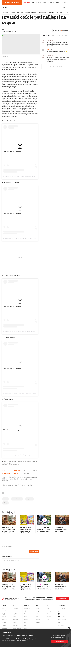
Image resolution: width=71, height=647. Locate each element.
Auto (25, 622)
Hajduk (15, 614)
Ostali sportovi (17, 628)
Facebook (63, 608)
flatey (5, 503)
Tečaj (48, 608)
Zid (33, 2)
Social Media (42, 12)
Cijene (64, 2)
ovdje (10, 479)
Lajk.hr (37, 614)
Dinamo (15, 611)
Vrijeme (49, 616)
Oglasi (58, 2)
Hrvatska (4, 611)
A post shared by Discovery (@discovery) (15, 238)
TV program (50, 611)
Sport (45, 2)
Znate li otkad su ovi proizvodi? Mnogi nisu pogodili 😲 (57, 51)
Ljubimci (26, 614)
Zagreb (4, 616)
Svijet (3, 608)
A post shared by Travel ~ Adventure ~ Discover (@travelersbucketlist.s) (24, 393)
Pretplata (27, 2)
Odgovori (38, 619)
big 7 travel (29, 499)
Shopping (26, 608)
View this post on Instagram (12, 151)
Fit (25, 625)
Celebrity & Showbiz (31, 12)
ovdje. (14, 87)
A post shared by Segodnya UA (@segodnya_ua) (17, 455)
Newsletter (61, 625)
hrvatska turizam (17, 499)
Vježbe (37, 616)
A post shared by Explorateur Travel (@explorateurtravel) (20, 176)
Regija (3, 614)
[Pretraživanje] (67, 8)
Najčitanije (20, 12)
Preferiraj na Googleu (61, 30)
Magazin (5, 12)
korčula (5, 499)
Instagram (64, 614)
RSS (48, 619)
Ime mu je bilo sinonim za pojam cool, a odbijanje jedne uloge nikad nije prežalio (57, 43)
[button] (4, 519)
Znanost (4, 625)
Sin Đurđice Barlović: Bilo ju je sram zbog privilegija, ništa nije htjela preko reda (58, 58)
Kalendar (4, 628)
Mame (26, 619)
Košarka (15, 619)
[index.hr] (12, 2)
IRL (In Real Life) (53, 12)
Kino (48, 614)
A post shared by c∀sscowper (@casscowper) (16, 331)
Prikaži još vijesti (55, 66)
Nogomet (15, 608)
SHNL (14, 616)
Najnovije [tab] (46, 35)
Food (25, 616)
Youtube (63, 611)
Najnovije (12, 12)
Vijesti (38, 2)
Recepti (38, 611)
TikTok (63, 616)
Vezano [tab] (64, 35)
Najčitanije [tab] (56, 35)
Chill (25, 628)
